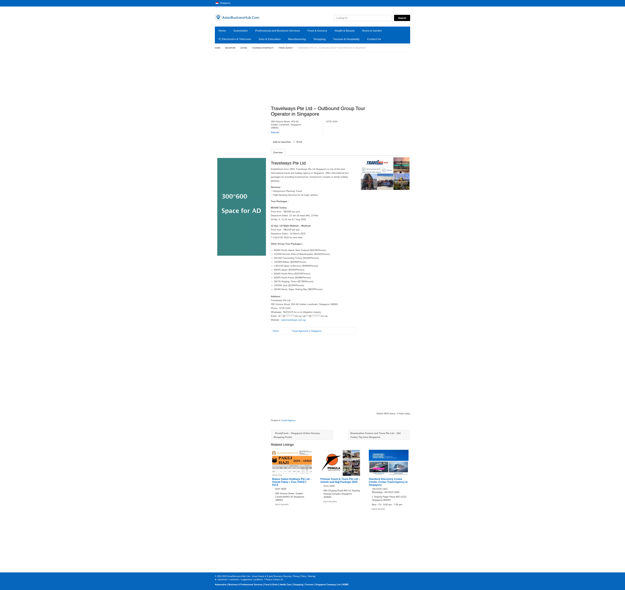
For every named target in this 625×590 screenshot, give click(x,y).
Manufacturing (297, 39)
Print (299, 142)
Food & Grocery (317, 30)
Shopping (319, 39)
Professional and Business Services (277, 30)
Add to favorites (282, 142)
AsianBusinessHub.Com (238, 576)
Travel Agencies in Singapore (307, 331)
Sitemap (311, 576)
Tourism (309, 584)
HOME (345, 584)
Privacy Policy (299, 576)
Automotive (240, 30)
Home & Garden (372, 30)
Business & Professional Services (245, 584)
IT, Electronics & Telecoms (235, 39)
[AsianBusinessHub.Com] (246, 17)
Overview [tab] (278, 152)
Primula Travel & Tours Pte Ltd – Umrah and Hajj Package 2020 (340, 480)
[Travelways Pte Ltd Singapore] (385, 173)
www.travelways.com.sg (293, 320)
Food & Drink (271, 584)
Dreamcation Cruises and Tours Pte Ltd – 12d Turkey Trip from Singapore (375, 435)
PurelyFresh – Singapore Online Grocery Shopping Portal (297, 435)
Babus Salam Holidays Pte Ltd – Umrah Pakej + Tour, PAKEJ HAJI (292, 482)
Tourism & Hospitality (346, 39)
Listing (243, 48)
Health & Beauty (345, 30)
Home (222, 30)
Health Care (285, 584)
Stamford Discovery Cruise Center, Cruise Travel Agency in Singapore (388, 482)
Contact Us (374, 39)
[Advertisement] (342, 77)
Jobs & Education (269, 39)
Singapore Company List (327, 584)
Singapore (224, 3)
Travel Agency (285, 48)
